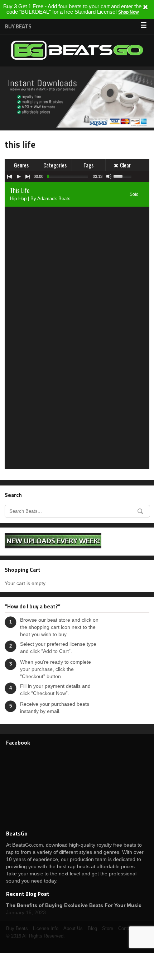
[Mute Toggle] (109, 176)
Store (107, 928)
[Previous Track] (9, 176)
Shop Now (128, 12)
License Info (45, 928)
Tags (88, 165)
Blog (92, 928)
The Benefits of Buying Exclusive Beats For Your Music (73, 905)
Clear (125, 165)
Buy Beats (18, 26)
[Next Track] (28, 176)
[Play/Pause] (18, 176)
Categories (55, 165)
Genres (21, 165)
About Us (73, 928)
